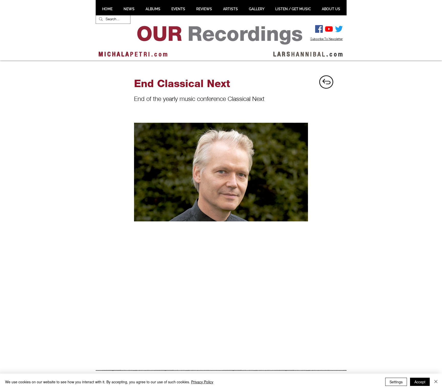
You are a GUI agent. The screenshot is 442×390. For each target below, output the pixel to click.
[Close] (436, 382)
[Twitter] (339, 29)
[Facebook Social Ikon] (319, 29)
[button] (129, 9)
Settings (396, 381)
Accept (419, 381)
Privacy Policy (202, 381)
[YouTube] (329, 29)
